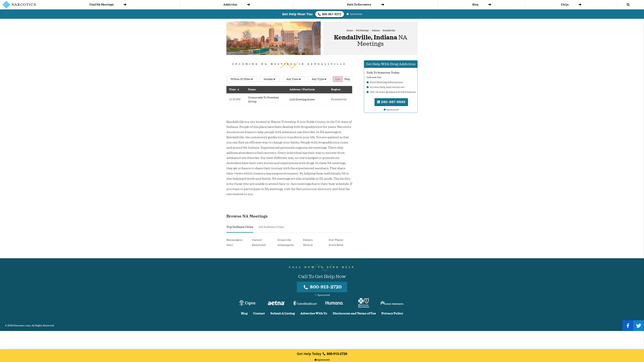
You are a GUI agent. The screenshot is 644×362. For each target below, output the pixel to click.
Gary (229, 245)
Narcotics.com (21, 325)
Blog (475, 4)
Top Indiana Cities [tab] (239, 227)
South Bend (336, 245)
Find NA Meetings (101, 4)
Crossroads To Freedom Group (263, 99)
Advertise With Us (313, 313)
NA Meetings (362, 30)
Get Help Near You (297, 14)
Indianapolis (286, 245)
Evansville (284, 240)
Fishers (308, 240)
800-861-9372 (331, 14)
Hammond (258, 245)
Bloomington (234, 240)
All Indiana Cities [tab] (271, 227)
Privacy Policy (392, 313)
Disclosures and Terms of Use (354, 313)
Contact (259, 313)
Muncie (308, 245)
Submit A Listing (282, 313)
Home (350, 30)
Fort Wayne (336, 240)
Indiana (376, 30)
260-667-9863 (392, 102)
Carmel (257, 240)
